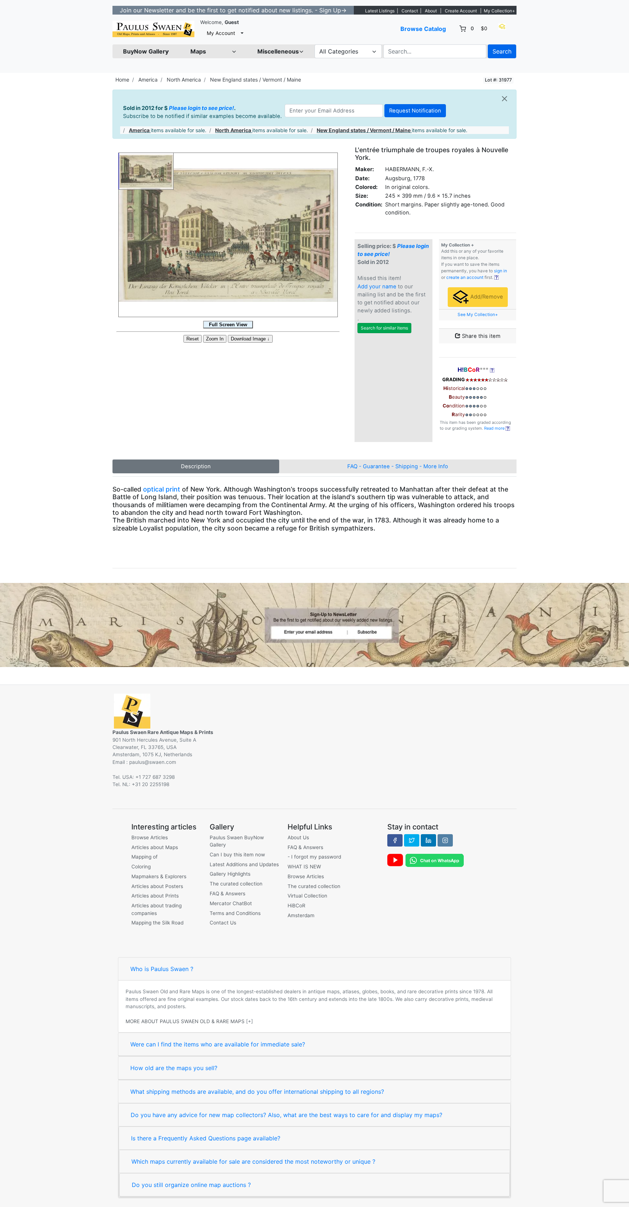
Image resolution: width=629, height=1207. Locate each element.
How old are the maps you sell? (173, 1068)
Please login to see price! (201, 108)
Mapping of (144, 857)
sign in (500, 270)
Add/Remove (486, 296)
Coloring (141, 866)
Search (501, 51)
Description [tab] (196, 466)
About (431, 10)
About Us (298, 837)
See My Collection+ (478, 314)
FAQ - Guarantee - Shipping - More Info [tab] (397, 466)
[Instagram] (445, 840)
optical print (161, 489)
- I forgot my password (314, 857)
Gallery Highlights (230, 874)
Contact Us (223, 923)
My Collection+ (499, 10)
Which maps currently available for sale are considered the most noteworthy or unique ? (253, 1161)
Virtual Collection (307, 896)
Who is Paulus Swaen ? (161, 969)
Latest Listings (380, 10)
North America (184, 79)
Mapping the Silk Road (157, 923)
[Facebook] (395, 840)
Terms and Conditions (235, 913)
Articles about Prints (155, 896)
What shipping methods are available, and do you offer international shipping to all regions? (257, 1091)
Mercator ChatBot (231, 903)
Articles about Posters (157, 886)
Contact (409, 10)
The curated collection (236, 884)
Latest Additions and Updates (244, 864)
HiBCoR (296, 905)
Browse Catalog (423, 28)
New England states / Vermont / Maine (255, 79)
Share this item (480, 336)
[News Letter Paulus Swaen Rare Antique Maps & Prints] (314, 624)
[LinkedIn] (428, 840)
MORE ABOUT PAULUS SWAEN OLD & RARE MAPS (185, 1021)
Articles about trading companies (156, 909)
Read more (495, 428)
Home (122, 79)
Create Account (461, 10)
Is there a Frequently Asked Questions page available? (205, 1138)
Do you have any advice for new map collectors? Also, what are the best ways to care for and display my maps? (286, 1115)
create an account (464, 277)
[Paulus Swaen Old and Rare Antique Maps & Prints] (153, 29)
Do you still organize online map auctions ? (191, 1184)
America (148, 79)
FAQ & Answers (227, 893)
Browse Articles (149, 837)
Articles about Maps (154, 847)
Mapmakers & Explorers (158, 876)
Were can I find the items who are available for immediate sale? (217, 1044)
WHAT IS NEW (304, 866)
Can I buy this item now (237, 854)
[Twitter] (411, 840)
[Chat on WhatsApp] (435, 860)
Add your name (376, 286)
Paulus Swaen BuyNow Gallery (237, 841)
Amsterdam (301, 915)
